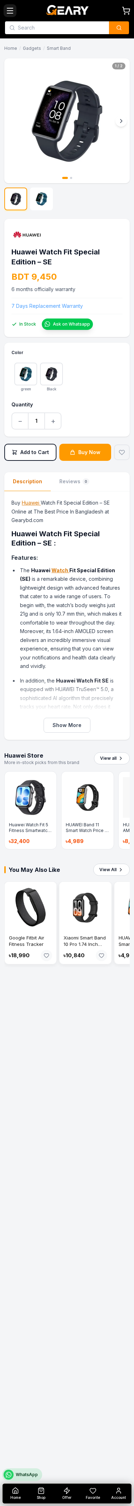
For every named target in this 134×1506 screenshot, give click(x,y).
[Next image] (121, 121)
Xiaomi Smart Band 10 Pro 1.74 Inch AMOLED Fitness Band (85, 947)
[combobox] (61, 27)
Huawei (31, 503)
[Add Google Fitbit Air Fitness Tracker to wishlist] (46, 955)
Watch (60, 570)
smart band (59, 48)
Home (10, 48)
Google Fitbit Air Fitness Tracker (26, 941)
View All (107, 869)
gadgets (32, 48)
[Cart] (126, 10)
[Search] (119, 27)
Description (27, 481)
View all (108, 758)
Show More (67, 725)
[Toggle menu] (10, 10)
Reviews (73, 481)
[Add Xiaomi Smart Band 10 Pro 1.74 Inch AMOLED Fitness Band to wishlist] (101, 955)
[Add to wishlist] (122, 452)
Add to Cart (34, 452)
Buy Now (89, 452)
